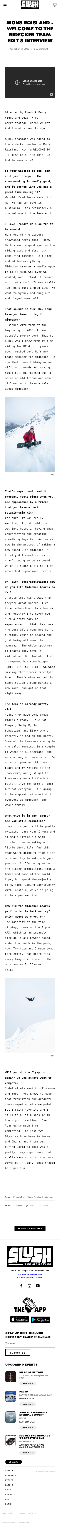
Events (9, 1480)
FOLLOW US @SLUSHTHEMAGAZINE (30, 1270)
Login (8, 1504)
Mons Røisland (35, 1197)
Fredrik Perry (20, 1197)
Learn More (27, 1383)
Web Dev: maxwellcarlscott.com (16, 1523)
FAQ (7, 1499)
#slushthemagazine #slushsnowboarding (30, 1276)
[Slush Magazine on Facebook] (22, 1286)
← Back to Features (30, 1228)
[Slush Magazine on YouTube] (38, 1286)
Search (9, 1470)
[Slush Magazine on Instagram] (30, 1286)
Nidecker (48, 1197)
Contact (10, 1494)
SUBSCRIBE (17, 1353)
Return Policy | (10, 1513)
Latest (9, 1485)
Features (10, 1475)
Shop (8, 1489)
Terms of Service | (28, 1513)
